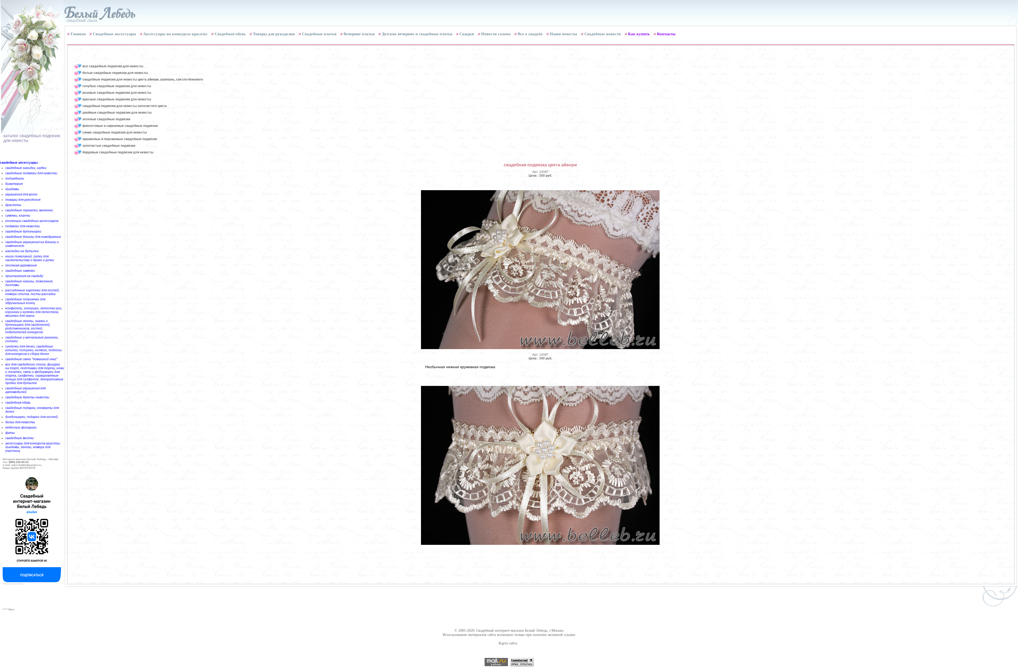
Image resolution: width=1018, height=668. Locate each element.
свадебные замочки (20, 271)
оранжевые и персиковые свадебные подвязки (119, 139)
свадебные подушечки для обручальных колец (25, 301)
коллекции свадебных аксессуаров (31, 221)
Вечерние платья (359, 34)
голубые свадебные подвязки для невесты (116, 86)
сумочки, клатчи (17, 215)
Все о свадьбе (530, 34)
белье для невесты (20, 422)
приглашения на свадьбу (24, 276)
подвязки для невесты (22, 226)
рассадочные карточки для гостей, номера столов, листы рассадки (32, 292)
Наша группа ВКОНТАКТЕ (19, 467)
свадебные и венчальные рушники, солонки (32, 339)
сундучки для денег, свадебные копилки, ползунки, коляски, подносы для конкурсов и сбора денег (33, 350)
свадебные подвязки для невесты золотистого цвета (124, 106)
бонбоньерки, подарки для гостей (31, 417)
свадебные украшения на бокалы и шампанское (32, 244)
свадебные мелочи (19, 438)
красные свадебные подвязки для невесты (116, 99)
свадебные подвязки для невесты (31, 173)
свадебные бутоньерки (23, 231)
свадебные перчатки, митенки (29, 210)
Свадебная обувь (230, 34)
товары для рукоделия (22, 200)
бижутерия (14, 184)
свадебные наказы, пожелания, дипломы (29, 283)
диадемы (12, 189)
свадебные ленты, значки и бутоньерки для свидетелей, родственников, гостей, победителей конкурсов (27, 326)
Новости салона (496, 34)
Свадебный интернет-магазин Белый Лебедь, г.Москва (519, 631)
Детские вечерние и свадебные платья (417, 34)
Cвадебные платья (319, 34)
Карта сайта (508, 643)
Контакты (666, 34)
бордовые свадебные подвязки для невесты (117, 152)
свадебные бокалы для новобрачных (33, 237)
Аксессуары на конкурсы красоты (175, 34)
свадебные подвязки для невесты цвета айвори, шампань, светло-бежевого (142, 79)
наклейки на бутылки (22, 251)
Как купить (639, 34)
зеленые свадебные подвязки (106, 119)
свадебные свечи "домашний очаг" (31, 359)
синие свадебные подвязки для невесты (114, 132)
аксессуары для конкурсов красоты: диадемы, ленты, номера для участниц (33, 447)
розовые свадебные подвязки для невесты (116, 93)
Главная (78, 34)
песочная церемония (21, 265)
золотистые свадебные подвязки (108, 146)
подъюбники (14, 178)
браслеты (13, 205)
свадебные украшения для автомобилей (25, 390)
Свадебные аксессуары (114, 34)
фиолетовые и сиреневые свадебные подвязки (120, 126)
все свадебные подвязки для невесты (112, 66)
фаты (10, 433)
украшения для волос (21, 194)
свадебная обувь (17, 402)
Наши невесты (563, 34)
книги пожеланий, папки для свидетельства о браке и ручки (29, 258)
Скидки (466, 34)
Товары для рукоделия (274, 34)
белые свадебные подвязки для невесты (115, 73)
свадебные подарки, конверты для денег (32, 409)
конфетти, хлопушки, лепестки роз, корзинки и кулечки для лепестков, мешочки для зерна (33, 312)
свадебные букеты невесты (27, 397)
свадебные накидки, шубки (25, 168)
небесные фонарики (21, 427)
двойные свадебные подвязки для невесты (117, 112)
